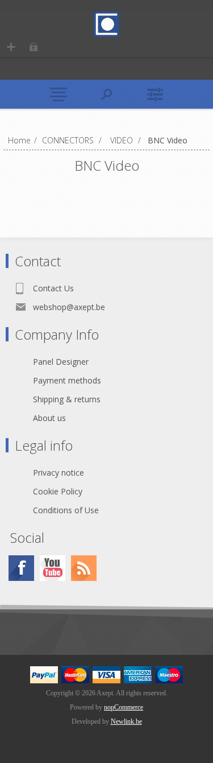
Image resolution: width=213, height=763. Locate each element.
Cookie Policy (57, 491)
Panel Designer (61, 361)
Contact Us (53, 288)
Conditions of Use (66, 510)
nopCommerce (123, 707)
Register (11, 47)
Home (19, 140)
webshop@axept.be (69, 307)
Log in (33, 47)
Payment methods (67, 380)
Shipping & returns (67, 399)
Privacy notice (58, 472)
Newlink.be (126, 721)
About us (49, 418)
